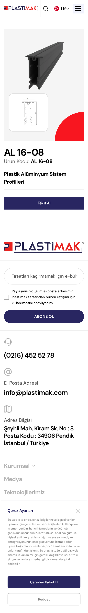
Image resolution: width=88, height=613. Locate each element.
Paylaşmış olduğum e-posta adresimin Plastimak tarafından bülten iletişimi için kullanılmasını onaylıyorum (43, 297)
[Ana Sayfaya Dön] (21, 8)
